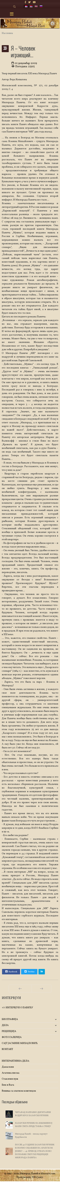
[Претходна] (20, 988)
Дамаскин (8, 1067)
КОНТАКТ (7, 1049)
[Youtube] (34, 2)
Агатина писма (10, 1073)
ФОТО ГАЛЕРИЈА (12, 1037)
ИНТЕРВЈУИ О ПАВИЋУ (19, 1007)
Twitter (31, 971)
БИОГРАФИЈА (10, 1019)
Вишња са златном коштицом (19, 1091)
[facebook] (25, 2)
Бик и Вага (8, 1085)
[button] (49, 1019)
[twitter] (29, 2)
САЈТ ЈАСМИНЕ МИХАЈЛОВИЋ (20, 1043)
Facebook (12, 971)
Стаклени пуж (10, 1079)
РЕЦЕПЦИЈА (9, 1031)
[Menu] (11, 14)
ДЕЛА (5, 1025)
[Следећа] (41, 988)
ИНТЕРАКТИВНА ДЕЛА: (16, 1061)
